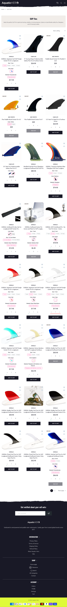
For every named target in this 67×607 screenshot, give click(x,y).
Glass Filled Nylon (11, 245)
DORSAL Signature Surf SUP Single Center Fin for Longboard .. (11, 60)
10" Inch (63, 233)
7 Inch (4, 65)
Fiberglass (55, 184)
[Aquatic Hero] (10, 2)
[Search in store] (61, 3)
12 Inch (58, 461)
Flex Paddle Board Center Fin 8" (33, 119)
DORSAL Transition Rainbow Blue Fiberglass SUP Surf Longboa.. (55, 167)
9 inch (13, 294)
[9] (33, 44)
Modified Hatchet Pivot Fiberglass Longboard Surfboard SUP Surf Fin (33, 167)
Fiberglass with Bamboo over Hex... (33, 368)
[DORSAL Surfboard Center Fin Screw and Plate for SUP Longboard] (33, 212)
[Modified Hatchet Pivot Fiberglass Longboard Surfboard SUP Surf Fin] (33, 152)
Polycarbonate (11, 77)
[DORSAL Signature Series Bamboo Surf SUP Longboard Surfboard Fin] (33, 333)
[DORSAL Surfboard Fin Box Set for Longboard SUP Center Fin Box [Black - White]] (11, 212)
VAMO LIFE (33, 56)
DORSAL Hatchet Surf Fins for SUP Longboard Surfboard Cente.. (55, 455)
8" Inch (53, 233)
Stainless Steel (33, 245)
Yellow (9, 124)
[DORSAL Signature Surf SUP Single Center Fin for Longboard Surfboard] (11, 44)
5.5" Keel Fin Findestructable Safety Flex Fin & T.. (11, 167)
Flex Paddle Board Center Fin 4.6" (11, 119)
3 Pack (38, 233)
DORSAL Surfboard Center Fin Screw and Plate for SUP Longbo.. (33, 228)
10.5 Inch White (15, 239)
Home (2, 9)
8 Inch (9, 65)
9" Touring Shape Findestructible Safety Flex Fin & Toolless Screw (33, 60)
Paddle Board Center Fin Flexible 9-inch (55, 60)
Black (13, 124)
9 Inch (13, 65)
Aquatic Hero (35, 600)
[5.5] (55, 105)
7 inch (50, 173)
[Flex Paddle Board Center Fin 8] (33, 105)
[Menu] (65, 3)
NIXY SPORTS (55, 56)
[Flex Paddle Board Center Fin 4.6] (11, 105)
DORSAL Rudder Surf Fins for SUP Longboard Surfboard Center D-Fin (55, 349)
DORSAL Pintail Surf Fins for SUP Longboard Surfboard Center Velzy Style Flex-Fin (11, 456)
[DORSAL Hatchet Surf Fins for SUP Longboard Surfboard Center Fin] (55, 440)
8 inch (55, 173)
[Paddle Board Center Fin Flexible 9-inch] (55, 44)
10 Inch (18, 65)
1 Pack (28, 233)
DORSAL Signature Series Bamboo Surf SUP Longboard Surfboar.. (33, 349)
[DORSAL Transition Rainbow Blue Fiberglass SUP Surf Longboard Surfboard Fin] (55, 152)
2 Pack (33, 233)
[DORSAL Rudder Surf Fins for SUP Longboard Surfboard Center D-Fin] (55, 333)
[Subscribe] (48, 513)
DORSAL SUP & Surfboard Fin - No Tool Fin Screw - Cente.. (55, 228)
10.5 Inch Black (7, 239)
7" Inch (48, 233)
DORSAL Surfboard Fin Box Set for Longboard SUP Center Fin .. (11, 228)
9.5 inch (60, 173)
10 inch (18, 294)
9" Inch (57, 233)
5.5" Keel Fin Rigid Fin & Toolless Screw (55, 120)
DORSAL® (11, 56)
